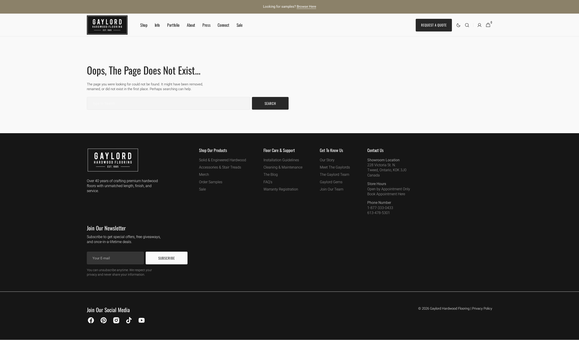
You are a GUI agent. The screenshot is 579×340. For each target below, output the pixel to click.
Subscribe (166, 258)
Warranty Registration (280, 189)
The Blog (270, 174)
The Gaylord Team (334, 174)
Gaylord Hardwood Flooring (450, 308)
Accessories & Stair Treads (220, 167)
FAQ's (267, 182)
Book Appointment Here (386, 194)
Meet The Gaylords (335, 167)
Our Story (327, 160)
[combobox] (168, 103)
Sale (202, 189)
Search (270, 103)
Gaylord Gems (331, 182)
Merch (204, 174)
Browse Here (306, 7)
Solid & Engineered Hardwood (222, 160)
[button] (467, 25)
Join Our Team (331, 189)
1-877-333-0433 (380, 208)
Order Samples (210, 182)
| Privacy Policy (481, 308)
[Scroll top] (573, 334)
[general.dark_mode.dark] (458, 25)
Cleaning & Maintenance (282, 167)
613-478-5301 (378, 213)
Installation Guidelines (281, 160)
